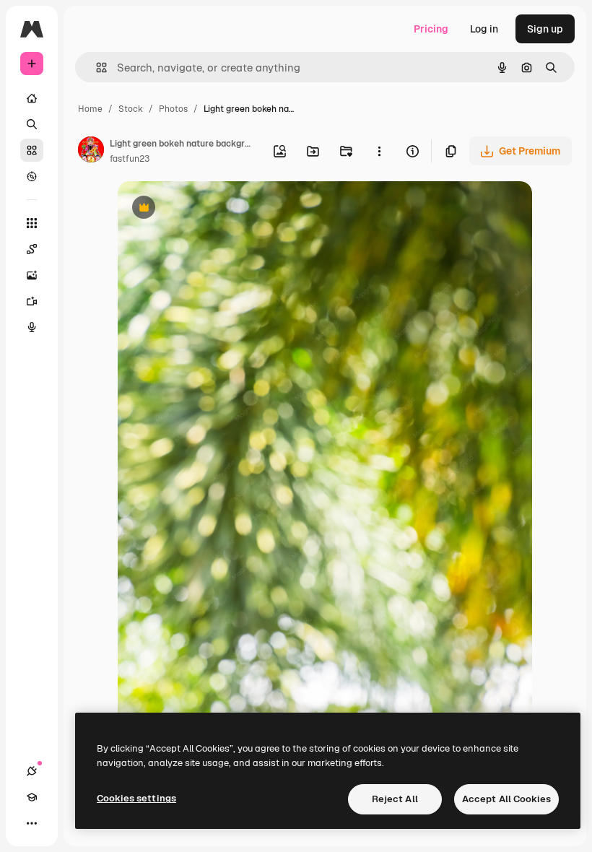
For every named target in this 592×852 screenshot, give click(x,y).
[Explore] (31, 176)
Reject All (395, 799)
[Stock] (31, 150)
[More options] (379, 150)
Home (90, 109)
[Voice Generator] (31, 327)
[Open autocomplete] (96, 67)
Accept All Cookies (506, 799)
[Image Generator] (31, 275)
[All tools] (31, 223)
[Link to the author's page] (91, 151)
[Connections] (31, 771)
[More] (31, 823)
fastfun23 (129, 159)
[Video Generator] (31, 301)
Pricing (431, 28)
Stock (130, 109)
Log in (484, 28)
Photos (173, 109)
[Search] (31, 124)
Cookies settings (136, 798)
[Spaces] (31, 249)
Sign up (545, 28)
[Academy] (31, 797)
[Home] (31, 98)
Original (210, 209)
